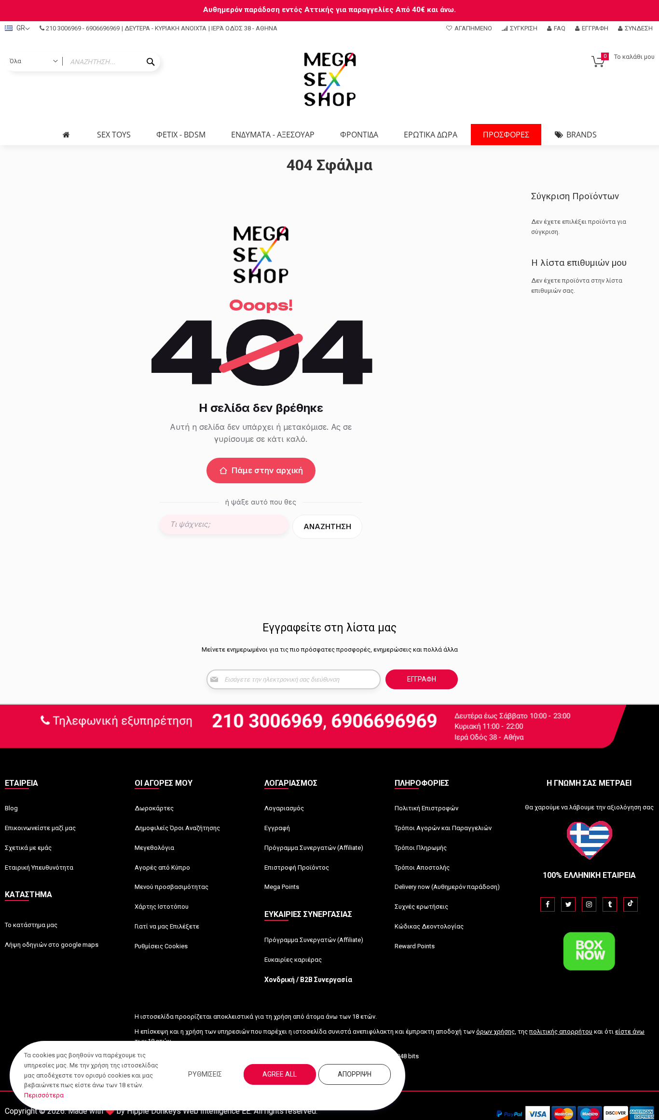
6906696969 (103, 28)
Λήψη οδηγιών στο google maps (51, 944)
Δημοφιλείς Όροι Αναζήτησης (177, 828)
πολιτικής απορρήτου (560, 1031)
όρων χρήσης (495, 1031)
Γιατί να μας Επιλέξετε (167, 926)
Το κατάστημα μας (31, 925)
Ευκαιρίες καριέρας (293, 959)
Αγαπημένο (473, 28)
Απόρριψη (354, 1074)
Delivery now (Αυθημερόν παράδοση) (447, 886)
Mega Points (281, 886)
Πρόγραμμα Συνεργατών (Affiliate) (313, 847)
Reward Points (415, 946)
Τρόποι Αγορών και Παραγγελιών (443, 828)
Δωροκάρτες (154, 808)
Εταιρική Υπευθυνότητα (39, 867)
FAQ (559, 28)
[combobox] (82, 61)
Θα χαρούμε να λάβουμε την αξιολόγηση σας (589, 807)
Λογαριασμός (284, 808)
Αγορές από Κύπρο (162, 867)
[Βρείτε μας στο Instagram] (589, 904)
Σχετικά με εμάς (28, 847)
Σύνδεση (639, 28)
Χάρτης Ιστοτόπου (162, 906)
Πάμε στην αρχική (267, 470)
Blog (11, 808)
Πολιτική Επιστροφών (426, 808)
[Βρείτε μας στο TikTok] (630, 904)
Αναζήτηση (327, 526)
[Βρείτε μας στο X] (568, 904)
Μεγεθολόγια (154, 847)
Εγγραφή (595, 28)
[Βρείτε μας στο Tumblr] (610, 904)
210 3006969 (63, 28)
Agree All (279, 1074)
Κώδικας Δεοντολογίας (429, 926)
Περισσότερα (44, 1095)
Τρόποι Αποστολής (422, 867)
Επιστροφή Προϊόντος (296, 867)
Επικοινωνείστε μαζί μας (40, 828)
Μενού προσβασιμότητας (171, 886)
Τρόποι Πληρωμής (421, 847)
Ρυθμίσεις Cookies (161, 946)
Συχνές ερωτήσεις (421, 906)
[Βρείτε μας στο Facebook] (547, 904)
